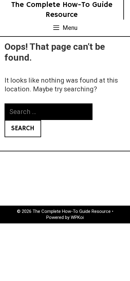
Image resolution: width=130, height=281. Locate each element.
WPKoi (77, 217)
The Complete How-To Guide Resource (61, 10)
